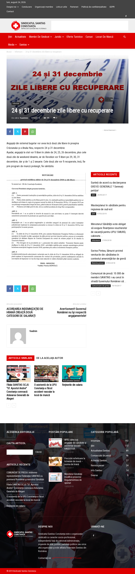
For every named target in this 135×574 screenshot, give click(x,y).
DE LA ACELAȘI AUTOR (49, 358)
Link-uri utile (61, 7)
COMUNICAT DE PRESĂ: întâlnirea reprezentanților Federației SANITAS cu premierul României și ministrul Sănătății (25, 476)
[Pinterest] (25, 131)
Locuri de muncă (104, 36)
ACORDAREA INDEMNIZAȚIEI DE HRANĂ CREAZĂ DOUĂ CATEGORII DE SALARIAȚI (25, 312)
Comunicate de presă (101, 286)
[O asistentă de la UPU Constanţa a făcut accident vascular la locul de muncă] (46, 373)
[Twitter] (17, 131)
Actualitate (20, 36)
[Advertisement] (89, 26)
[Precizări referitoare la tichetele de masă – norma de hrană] (55, 461)
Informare (18, 52)
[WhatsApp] (32, 131)
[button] (124, 36)
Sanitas (23, 44)
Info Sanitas (13, 380)
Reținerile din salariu (72, 384)
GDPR (112, 7)
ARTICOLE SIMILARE (20, 358)
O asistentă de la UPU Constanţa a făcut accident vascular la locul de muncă (25, 498)
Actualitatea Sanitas (71, 380)
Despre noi (11, 7)
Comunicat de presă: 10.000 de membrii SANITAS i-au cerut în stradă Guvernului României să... (108, 277)
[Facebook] (125, 16)
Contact (10, 11)
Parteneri (74, 7)
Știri (10, 36)
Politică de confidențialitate (93, 7)
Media (11, 44)
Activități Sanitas (42, 380)
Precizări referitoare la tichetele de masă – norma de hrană (74, 461)
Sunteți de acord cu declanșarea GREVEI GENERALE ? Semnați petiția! (108, 186)
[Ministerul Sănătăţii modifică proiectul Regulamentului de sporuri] (55, 477)
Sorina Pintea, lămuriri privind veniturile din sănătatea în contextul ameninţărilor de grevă (108, 254)
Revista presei (98, 263)
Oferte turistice (75, 36)
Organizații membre (44, 7)
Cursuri (89, 36)
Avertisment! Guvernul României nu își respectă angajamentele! (71, 312)
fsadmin (24, 118)
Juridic (57, 36)
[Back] (9, 405)
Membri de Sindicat (39, 36)
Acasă (9, 52)
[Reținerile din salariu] (74, 373)
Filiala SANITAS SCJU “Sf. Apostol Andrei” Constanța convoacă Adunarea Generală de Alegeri (18, 391)
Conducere (27, 7)
